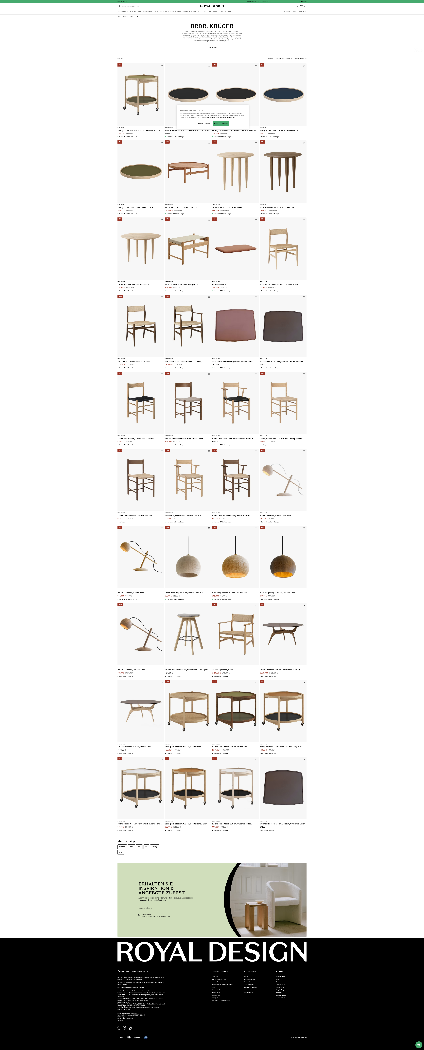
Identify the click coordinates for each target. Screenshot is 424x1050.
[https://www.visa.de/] (121, 1037)
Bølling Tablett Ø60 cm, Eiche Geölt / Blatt (135, 208)
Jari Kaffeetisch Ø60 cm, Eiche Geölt (133, 285)
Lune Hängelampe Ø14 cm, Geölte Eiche (229, 593)
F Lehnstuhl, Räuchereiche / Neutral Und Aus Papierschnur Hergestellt (231, 516)
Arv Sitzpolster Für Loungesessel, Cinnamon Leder (281, 362)
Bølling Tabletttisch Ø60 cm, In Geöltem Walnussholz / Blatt (229, 747)
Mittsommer (280, 987)
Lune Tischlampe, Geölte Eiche (130, 593)
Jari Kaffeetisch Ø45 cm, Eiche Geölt (228, 208)
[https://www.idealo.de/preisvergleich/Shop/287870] (146, 1037)
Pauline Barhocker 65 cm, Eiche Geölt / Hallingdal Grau (186, 670)
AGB (213, 987)
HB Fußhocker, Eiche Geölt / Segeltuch (181, 285)
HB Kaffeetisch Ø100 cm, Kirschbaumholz (182, 208)
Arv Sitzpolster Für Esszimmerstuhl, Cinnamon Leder (282, 824)
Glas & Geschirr (249, 984)
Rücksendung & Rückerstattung (222, 984)
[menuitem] (121, 12)
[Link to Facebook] (119, 1028)
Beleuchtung (248, 982)
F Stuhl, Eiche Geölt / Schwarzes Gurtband (135, 439)
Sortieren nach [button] (300, 58)
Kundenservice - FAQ (219, 979)
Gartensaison (280, 984)
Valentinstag (280, 976)
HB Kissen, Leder (219, 285)
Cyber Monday (281, 995)
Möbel (246, 976)
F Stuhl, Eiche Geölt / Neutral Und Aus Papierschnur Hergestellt (282, 439)
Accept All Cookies (221, 123)
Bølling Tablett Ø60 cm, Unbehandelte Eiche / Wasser (279, 130)
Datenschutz (216, 990)
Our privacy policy (213, 117)
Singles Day (280, 990)
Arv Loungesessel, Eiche (222, 670)
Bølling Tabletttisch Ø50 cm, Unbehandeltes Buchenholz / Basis (231, 824)
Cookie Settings (204, 123)
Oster (277, 979)
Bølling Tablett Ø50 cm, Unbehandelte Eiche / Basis (187, 130)
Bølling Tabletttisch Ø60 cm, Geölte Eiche (183, 747)
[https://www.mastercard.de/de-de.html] (129, 1037)
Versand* (215, 982)
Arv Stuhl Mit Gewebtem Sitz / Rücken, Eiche (279, 285)
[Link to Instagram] (124, 1028)
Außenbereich (248, 992)
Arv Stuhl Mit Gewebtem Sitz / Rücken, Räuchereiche (134, 362)
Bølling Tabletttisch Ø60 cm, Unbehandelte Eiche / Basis (139, 824)
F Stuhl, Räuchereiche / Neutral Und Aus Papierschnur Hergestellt (134, 516)
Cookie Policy (216, 995)
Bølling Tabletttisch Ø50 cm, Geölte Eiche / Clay (186, 824)
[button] (303, 2)
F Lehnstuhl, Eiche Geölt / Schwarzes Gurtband (232, 439)
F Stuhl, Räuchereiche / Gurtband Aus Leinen (184, 439)
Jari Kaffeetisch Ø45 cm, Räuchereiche (277, 208)
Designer (215, 998)
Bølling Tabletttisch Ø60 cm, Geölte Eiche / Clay (280, 747)
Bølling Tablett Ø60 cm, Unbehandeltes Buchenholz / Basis (234, 130)
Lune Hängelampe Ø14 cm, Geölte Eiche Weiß (184, 593)
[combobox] (303, 2)
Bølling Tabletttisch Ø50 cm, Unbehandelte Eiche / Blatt (139, 130)
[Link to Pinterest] (130, 1028)
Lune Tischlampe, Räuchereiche (131, 670)
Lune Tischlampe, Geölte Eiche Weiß (275, 516)
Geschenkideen (281, 982)
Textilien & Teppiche (250, 987)
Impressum (216, 992)
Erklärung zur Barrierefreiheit (221, 1000)
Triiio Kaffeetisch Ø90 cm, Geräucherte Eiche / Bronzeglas (280, 670)
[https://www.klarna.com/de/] (137, 1037)
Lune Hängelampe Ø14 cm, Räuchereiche (277, 593)
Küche (246, 990)
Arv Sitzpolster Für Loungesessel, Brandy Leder (232, 362)
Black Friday (280, 992)
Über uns (215, 976)
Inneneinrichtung (249, 979)
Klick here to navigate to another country (130, 987)
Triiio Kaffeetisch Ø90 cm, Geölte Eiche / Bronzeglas (134, 747)
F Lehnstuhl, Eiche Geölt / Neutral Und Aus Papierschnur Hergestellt (183, 516)
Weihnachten (280, 998)
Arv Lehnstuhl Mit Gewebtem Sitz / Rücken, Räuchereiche (183, 362)
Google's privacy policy (227, 117)
